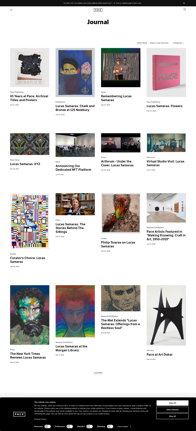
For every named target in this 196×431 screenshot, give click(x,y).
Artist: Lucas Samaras (159, 43)
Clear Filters (142, 43)
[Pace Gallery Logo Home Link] (98, 10)
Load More (98, 373)
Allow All (172, 403)
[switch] (69, 426)
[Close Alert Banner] (184, 3)
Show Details (123, 426)
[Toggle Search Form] (185, 9)
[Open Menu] (11, 10)
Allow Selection (172, 410)
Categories (178, 43)
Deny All (172, 416)
